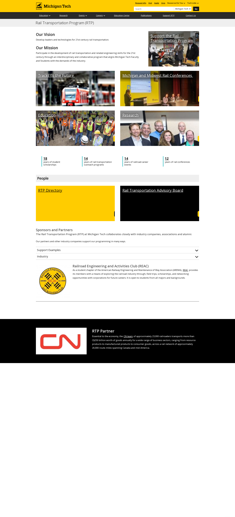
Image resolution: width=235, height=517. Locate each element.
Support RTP (168, 15)
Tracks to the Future (56, 75)
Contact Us (191, 15)
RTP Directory (50, 190)
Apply (156, 3)
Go (196, 9)
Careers (99, 15)
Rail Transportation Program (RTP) (65, 23)
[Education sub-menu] (50, 15)
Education (43, 15)
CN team (128, 336)
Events (82, 15)
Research (63, 15)
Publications (146, 15)
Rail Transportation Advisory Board (152, 190)
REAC (185, 270)
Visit (150, 3)
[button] (117, 250)
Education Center (121, 15)
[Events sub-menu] (86, 15)
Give (163, 3)
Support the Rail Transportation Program (172, 38)
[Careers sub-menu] (104, 15)
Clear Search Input (172, 9)
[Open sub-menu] (184, 3)
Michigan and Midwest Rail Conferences (157, 75)
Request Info (140, 3)
